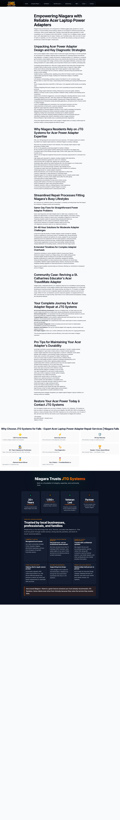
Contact (92, 3)
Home (26, 3)
